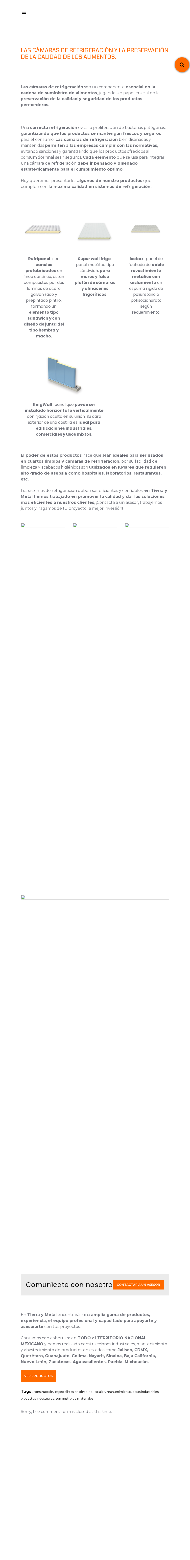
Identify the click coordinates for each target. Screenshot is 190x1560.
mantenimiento (119, 1392)
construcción (43, 1392)
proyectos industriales (37, 1398)
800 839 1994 (96, 1481)
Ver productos (38, 1376)
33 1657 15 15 (96, 1475)
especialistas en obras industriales (80, 1392)
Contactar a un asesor (138, 1285)
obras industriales (146, 1392)
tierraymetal (96, 1525)
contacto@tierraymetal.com (97, 1488)
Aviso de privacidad (95, 1532)
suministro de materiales (74, 1398)
